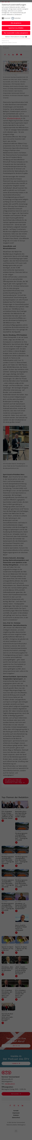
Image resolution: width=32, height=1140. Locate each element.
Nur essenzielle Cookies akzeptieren (16, 33)
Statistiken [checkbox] (17, 18)
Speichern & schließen (16, 28)
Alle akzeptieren (16, 23)
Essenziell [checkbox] (7, 18)
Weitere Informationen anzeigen (15, 37)
